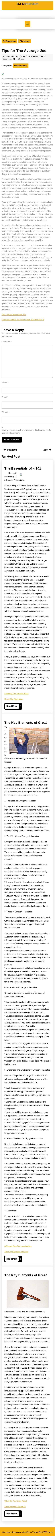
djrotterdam (33, 56)
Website (5, 412)
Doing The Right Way (13, 699)
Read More (12, 707)
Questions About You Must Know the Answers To (23, 319)
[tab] (27, 24)
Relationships (20, 65)
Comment (7, 341)
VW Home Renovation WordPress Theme (20, 1532)
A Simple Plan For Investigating (18, 1246)
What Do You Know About (15, 1501)
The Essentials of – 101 (22, 468)
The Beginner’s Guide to (14, 1506)
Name (5, 382)
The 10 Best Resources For (14, 314)
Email (5, 397)
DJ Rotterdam (27, 4)
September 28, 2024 (14, 56)
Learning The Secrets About (16, 693)
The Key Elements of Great (25, 722)
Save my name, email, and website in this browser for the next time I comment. (26, 431)
